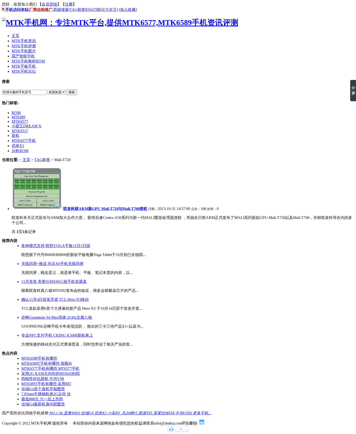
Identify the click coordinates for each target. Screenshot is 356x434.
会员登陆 (49, 4)
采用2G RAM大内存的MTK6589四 (50, 374)
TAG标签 (77, 10)
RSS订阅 (92, 10)
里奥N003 (72, 413)
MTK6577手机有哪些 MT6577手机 (50, 368)
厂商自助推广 (41, 10)
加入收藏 (128, 10)
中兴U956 (183, 413)
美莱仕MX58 (163, 413)
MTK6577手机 (24, 141)
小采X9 (114, 413)
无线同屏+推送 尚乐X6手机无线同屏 (52, 264)
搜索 (72, 92)
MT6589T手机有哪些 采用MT (46, 384)
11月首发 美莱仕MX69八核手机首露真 (54, 281)
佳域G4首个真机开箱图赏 (43, 389)
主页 (26, 160)
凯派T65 (145, 413)
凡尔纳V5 (130, 413)
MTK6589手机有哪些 (39, 358)
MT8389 (18, 117)
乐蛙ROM (20, 151)
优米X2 (100, 413)
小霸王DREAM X (26, 126)
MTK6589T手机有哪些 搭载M (46, 363)
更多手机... (202, 413)
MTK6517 (20, 131)
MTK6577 (20, 121)
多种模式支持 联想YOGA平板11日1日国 (55, 246)
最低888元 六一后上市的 (42, 399)
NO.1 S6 (56, 413)
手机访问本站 (16, 10)
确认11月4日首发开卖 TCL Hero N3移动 (55, 299)
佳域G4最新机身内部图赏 (43, 404)
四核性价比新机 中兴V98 (42, 379)
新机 (15, 135)
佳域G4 (87, 413)
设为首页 (109, 10)
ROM (16, 113)
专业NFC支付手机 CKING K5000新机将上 (57, 335)
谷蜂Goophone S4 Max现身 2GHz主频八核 (56, 317)
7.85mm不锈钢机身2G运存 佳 (46, 394)
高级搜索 (61, 10)
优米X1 (18, 146)
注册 (69, 4)
